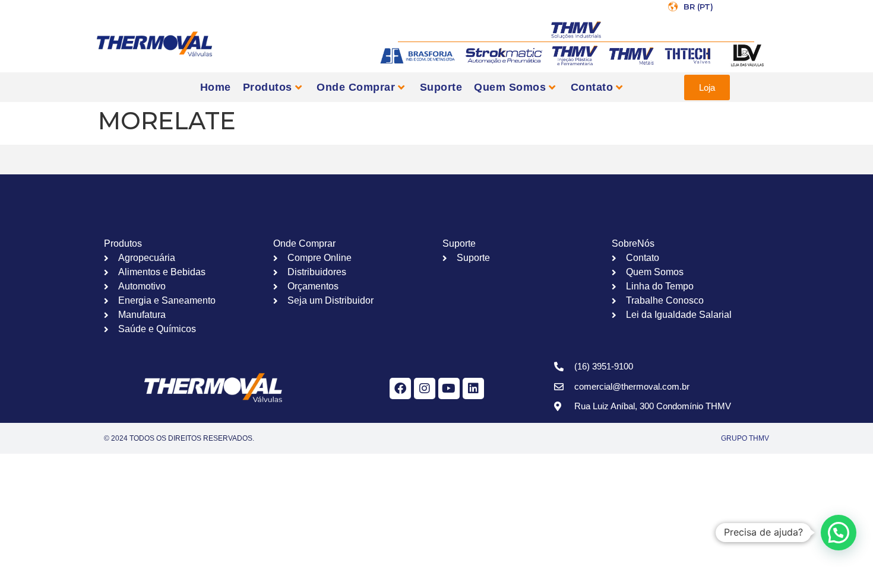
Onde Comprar (356, 87)
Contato (592, 87)
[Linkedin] (473, 388)
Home (215, 87)
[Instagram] (424, 388)
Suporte (441, 87)
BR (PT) (698, 6)
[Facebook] (400, 388)
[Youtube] (449, 388)
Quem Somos (510, 87)
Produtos (267, 87)
